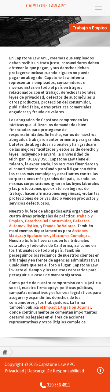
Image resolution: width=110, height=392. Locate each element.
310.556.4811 (58, 385)
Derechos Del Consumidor (48, 221)
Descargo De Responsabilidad (55, 371)
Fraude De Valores (59, 225)
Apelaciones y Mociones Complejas (58, 235)
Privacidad (14, 371)
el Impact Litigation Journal (65, 307)
